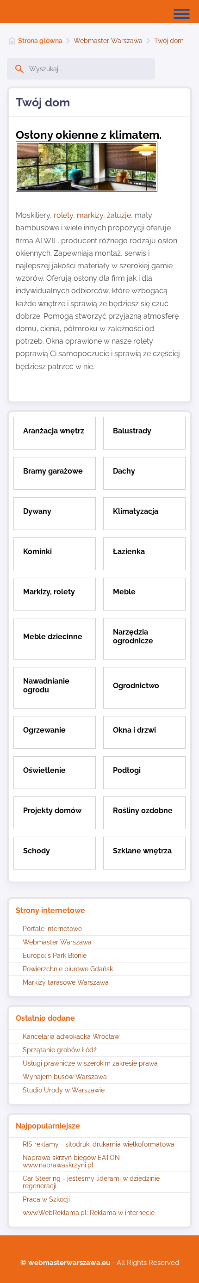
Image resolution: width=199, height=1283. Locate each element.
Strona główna (40, 40)
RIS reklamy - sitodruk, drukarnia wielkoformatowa (98, 1144)
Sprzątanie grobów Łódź (60, 1050)
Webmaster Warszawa (108, 40)
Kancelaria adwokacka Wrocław (71, 1036)
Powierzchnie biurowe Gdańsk (68, 969)
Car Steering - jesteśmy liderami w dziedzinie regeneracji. (91, 1182)
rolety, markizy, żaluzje (92, 215)
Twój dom (169, 40)
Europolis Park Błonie (55, 955)
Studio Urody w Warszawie (64, 1090)
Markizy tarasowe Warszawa (66, 982)
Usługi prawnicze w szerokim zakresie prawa (90, 1063)
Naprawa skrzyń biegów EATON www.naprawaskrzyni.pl (71, 1161)
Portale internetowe (52, 928)
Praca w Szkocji (46, 1199)
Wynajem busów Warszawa (65, 1076)
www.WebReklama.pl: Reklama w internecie (89, 1212)
